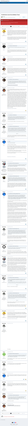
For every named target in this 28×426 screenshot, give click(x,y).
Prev (2, 26)
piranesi (4, 139)
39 (13, 26)
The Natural (16, 277)
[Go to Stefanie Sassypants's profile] (4, 396)
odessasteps (4, 113)
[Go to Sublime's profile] (4, 69)
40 (14, 26)
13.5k (4, 250)
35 (8, 26)
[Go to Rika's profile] (2, 17)
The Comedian (4, 275)
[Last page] (20, 26)
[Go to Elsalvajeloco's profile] (4, 163)
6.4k (4, 83)
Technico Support (4, 244)
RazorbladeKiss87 (4, 174)
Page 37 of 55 (23, 26)
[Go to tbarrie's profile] (4, 354)
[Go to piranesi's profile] (4, 142)
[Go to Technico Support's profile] (4, 246)
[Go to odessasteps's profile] (4, 115)
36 (9, 26)
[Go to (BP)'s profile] (4, 59)
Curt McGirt (16, 79)
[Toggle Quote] (8, 79)
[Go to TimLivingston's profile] (4, 31)
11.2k (4, 145)
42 (17, 26)
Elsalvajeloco (16, 126)
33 (5, 26)
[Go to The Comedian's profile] (4, 278)
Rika (4, 16)
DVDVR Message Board (5, 0)
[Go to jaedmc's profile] (1, 20)
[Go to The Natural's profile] (4, 90)
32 (4, 26)
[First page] (1, 26)
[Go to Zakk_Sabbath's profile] (4, 80)
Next (18, 26)
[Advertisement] (8, 9)
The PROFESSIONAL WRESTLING (11, 17)
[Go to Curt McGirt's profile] (4, 46)
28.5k (4, 168)
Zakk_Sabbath (4, 77)
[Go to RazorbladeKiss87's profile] (4, 177)
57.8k (4, 409)
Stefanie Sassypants (4, 394)
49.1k (4, 130)
